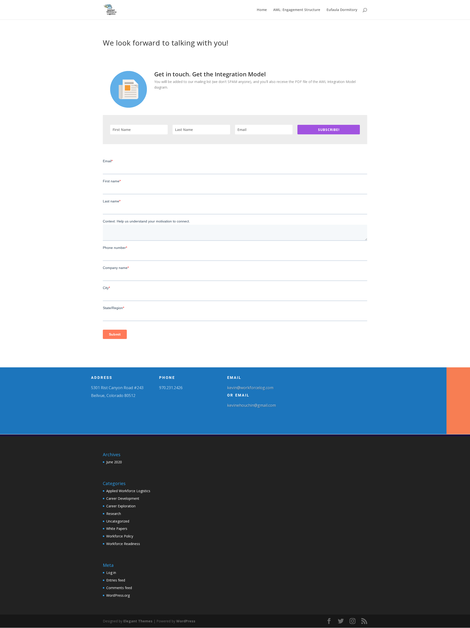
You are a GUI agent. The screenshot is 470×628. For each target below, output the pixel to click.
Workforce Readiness (123, 543)
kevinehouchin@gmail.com (251, 405)
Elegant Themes (138, 621)
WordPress (185, 621)
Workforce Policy (119, 536)
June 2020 (114, 462)
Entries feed (115, 580)
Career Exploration (121, 506)
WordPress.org (118, 595)
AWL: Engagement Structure (296, 10)
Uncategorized (117, 521)
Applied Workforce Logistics (128, 490)
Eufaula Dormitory (342, 10)
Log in (111, 572)
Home (262, 10)
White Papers (116, 528)
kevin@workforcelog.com (250, 387)
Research (113, 513)
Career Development (122, 498)
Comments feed (119, 587)
